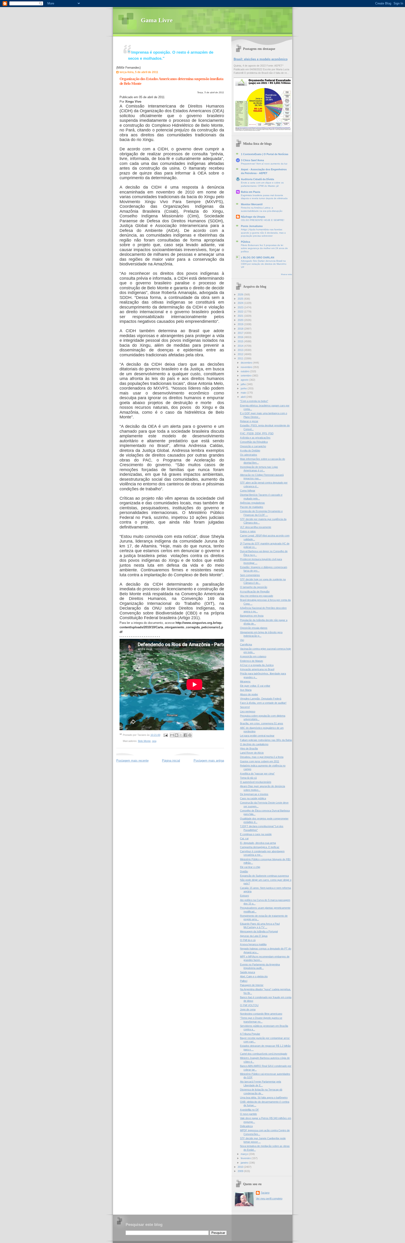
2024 (241, 302)
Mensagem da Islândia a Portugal (259, 931)
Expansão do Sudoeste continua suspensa (264, 875)
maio (244, 392)
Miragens (245, 681)
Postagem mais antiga (209, 760)
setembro (246, 375)
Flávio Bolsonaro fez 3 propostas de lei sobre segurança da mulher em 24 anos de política (264, 248)
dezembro (247, 362)
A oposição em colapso (253, 656)
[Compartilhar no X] (181, 735)
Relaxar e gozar (249, 421)
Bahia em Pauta (250, 191)
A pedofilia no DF (249, 1109)
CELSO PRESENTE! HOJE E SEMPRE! (262, 220)
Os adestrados (248, 454)
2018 (241, 328)
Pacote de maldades (251, 507)
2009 (241, 1171)
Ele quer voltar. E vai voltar (255, 685)
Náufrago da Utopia (253, 216)
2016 (241, 337)
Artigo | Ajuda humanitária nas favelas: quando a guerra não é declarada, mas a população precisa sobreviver (263, 232)
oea (154, 741)
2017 (241, 332)
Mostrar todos (286, 274)
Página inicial (171, 760)
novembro (247, 367)
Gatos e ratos (248, 531)
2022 (241, 311)
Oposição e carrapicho (253, 446)
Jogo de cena (247, 1009)
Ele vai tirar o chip (250, 867)
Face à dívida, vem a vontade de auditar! (263, 702)
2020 (241, 320)
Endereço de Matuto (251, 660)
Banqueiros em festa (251, 615)
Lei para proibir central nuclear (257, 735)
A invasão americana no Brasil (257, 669)
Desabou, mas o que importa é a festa (261, 756)
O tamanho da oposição (253, 587)
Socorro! (245, 707)
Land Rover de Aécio (252, 752)
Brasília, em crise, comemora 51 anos (261, 723)
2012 (241, 354)
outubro (245, 371)
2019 (241, 324)
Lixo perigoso (247, 711)
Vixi (242, 640)
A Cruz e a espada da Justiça (257, 665)
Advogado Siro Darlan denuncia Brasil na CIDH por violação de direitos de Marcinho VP (263, 264)
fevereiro (246, 1158)
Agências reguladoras (252, 502)
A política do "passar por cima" (257, 773)
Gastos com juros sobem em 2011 (259, 761)
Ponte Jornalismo (252, 226)
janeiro (245, 1162)
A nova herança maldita (253, 944)
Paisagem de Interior (251, 985)
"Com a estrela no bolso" (254, 401)
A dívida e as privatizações (255, 437)
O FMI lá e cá (247, 940)
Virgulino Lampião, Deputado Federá (260, 698)
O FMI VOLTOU (249, 1005)
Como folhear (247, 490)
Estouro (244, 895)
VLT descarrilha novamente (255, 527)
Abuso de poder (249, 694)
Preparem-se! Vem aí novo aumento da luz (264, 163)
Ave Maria (245, 689)
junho (244, 388)
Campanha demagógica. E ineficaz (259, 847)
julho (244, 384)
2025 (241, 298)
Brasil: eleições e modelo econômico (261, 59)
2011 (241, 358)
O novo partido (248, 1114)
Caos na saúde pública (253, 798)
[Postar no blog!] (176, 735)
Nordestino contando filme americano (261, 1013)
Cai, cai (244, 838)
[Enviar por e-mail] (172, 735)
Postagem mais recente (132, 760)
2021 (241, 315)
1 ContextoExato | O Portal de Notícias (264, 154)
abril (243, 396)
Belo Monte (144, 741)
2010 (241, 1166)
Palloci (243, 980)
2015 (241, 341)
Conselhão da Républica (254, 441)
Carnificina (246, 644)
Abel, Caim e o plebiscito (254, 976)
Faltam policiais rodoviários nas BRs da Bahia (266, 740)
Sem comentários (250, 575)
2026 (241, 294)
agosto (245, 379)
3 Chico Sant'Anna (252, 160)
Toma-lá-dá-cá (248, 777)
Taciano (265, 1192)
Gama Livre (157, 20)
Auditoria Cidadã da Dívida (257, 179)
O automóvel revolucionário (255, 782)
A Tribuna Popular (250, 1033)
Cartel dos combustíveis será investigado (263, 1053)
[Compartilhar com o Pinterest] (190, 735)
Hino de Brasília (249, 748)
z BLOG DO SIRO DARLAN (257, 257)
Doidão (244, 871)
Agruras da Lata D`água (253, 935)
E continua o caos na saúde (256, 834)
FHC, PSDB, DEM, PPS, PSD (257, 433)
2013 (241, 350)
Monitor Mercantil (251, 204)
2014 (241, 345)
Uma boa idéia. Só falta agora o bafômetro (264, 1097)
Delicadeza (246, 1126)
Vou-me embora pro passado (256, 595)
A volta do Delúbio (250, 450)
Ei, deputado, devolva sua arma (258, 842)
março (245, 1154)
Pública (245, 241)
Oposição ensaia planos (253, 627)
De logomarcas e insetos (254, 794)
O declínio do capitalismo (254, 744)
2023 (241, 307)
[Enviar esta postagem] (165, 734)
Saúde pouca (247, 972)
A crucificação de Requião (255, 591)
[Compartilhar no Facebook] (185, 735)
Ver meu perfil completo (269, 1198)
